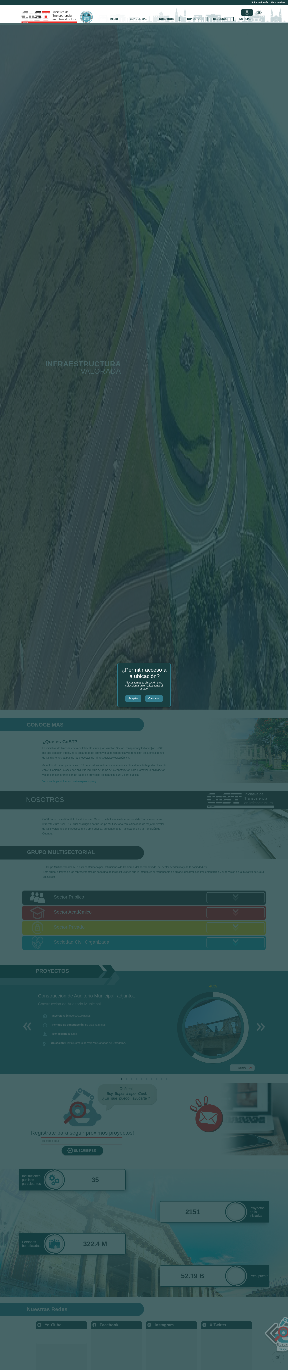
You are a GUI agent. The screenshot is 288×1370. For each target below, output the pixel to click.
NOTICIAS (245, 19)
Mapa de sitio (278, 2)
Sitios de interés (259, 2)
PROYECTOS (193, 19)
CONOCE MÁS (138, 19)
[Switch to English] (259, 12)
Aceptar (133, 698)
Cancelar (154, 698)
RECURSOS (220, 19)
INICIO (114, 19)
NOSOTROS (166, 19)
